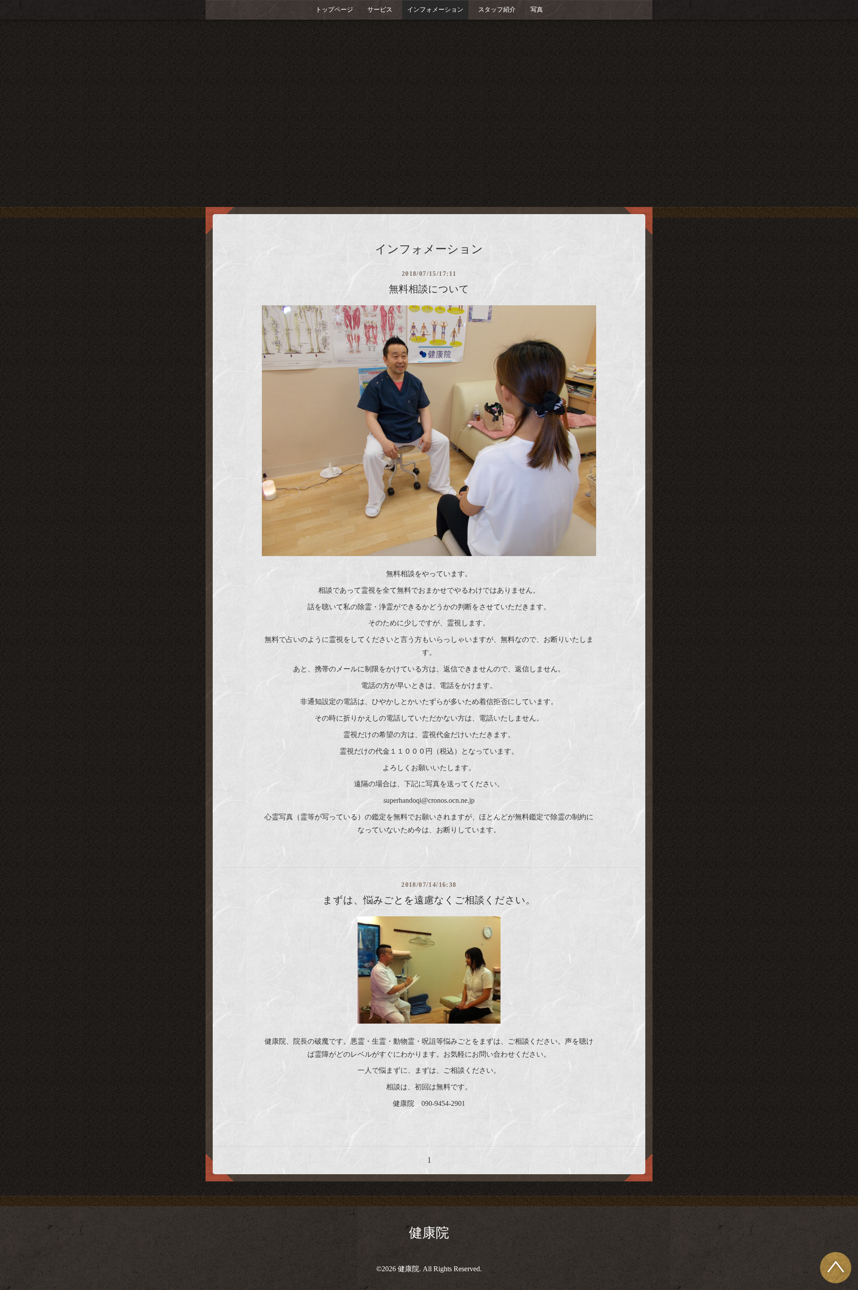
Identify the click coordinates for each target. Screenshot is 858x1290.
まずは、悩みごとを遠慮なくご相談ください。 (429, 900)
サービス (379, 9)
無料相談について (429, 289)
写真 (536, 9)
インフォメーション (435, 9)
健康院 (429, 1232)
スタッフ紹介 (497, 9)
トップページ (334, 9)
